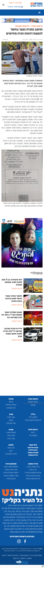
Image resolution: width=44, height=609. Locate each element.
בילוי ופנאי (33, 445)
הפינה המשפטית (11, 454)
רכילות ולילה (33, 429)
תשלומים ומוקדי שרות (11, 466)
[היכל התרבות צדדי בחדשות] (22, 242)
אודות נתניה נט (36, 555)
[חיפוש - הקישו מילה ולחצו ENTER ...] (3, 5)
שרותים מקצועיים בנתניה (33, 472)
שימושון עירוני (11, 464)
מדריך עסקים (33, 464)
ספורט (11, 429)
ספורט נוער (11, 435)
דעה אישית (11, 448)
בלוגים (11, 445)
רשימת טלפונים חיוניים (11, 472)
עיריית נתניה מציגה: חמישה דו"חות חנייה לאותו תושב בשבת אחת (12, 332)
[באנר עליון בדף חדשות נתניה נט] (22, 20)
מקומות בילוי (33, 435)
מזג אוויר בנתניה (14, 6)
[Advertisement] (22, 369)
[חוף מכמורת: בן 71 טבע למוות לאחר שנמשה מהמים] (33, 285)
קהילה (11, 399)
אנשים (11, 420)
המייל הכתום (14, 2)
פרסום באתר (24, 555)
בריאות (11, 402)
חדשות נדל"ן (33, 417)
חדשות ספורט (11, 432)
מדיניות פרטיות (13, 555)
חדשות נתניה (33, 399)
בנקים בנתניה (11, 478)
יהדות (11, 451)
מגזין (11, 414)
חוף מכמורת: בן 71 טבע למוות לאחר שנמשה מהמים (12, 282)
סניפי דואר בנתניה (11, 469)
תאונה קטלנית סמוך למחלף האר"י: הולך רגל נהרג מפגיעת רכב (11, 315)
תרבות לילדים (33, 450)
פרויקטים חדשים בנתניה (33, 420)
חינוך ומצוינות (11, 408)
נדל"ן (33, 414)
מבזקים (33, 405)
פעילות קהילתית (11, 405)
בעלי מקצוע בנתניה (33, 466)
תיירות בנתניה (33, 455)
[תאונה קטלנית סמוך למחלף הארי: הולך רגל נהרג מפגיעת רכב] (33, 318)
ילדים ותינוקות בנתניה (33, 478)
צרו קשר (16, 558)
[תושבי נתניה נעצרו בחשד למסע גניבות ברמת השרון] (33, 301)
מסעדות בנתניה (33, 452)
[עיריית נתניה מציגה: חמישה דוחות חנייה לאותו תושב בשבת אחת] (33, 334)
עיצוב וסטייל (11, 417)
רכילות (33, 432)
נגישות (23, 558)
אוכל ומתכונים (11, 423)
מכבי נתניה (11, 438)
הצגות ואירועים (33, 447)
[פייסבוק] (25, 541)
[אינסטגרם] (18, 541)
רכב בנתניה (33, 469)
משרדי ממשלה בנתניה (11, 475)
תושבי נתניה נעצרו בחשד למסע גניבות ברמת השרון (13, 298)
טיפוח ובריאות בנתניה (33, 475)
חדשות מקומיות (33, 402)
